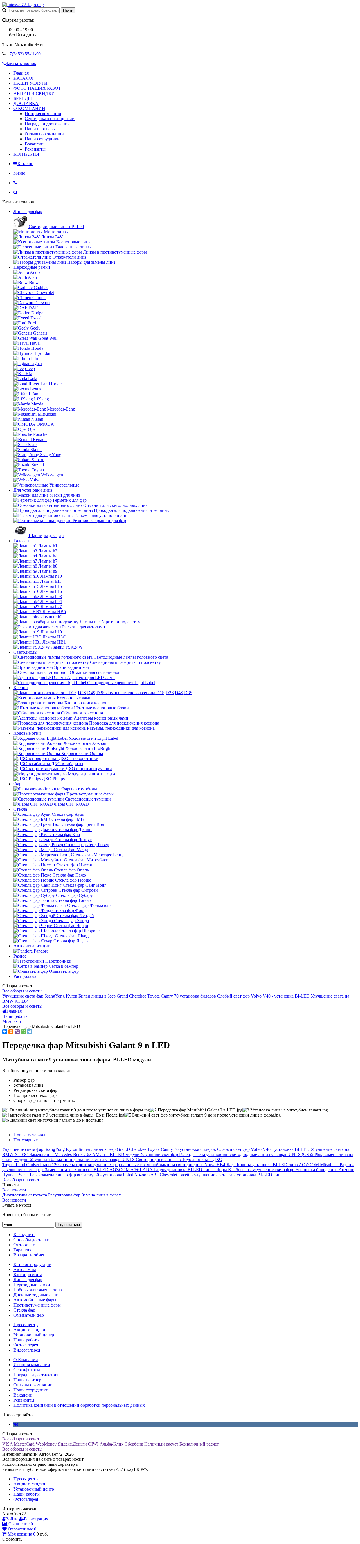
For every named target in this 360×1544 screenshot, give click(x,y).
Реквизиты (35, 149)
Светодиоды (25, 652)
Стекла (20, 809)
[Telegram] (29, 1031)
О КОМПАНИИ (29, 108)
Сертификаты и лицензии (50, 118)
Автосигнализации (32, 946)
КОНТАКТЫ (26, 154)
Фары (19, 783)
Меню (19, 173)
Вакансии (34, 144)
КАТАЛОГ (24, 78)
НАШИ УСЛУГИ (31, 83)
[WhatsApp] (23, 1031)
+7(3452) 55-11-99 (24, 53)
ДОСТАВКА (26, 103)
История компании (43, 113)
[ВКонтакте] (4, 1031)
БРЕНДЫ (23, 98)
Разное (20, 956)
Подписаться (69, 1225)
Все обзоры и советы (22, 991)
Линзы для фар (28, 211)
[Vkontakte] (16, 1424)
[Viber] (17, 1031)
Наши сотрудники (42, 138)
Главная (21, 73)
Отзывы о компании (44, 133)
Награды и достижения (47, 123)
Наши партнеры (40, 128)
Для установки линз (33, 490)
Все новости (14, 1189)
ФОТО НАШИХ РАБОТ (37, 88)
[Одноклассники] (11, 1031)
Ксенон (21, 687)
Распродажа (25, 976)
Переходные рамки (32, 267)
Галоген (21, 540)
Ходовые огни (27, 733)
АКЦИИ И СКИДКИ (34, 93)
